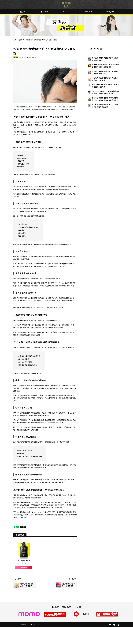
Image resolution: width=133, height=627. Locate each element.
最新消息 (45, 11)
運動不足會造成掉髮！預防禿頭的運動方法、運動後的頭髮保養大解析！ (105, 99)
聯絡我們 (110, 11)
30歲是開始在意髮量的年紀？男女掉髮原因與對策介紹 (105, 85)
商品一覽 (66, 11)
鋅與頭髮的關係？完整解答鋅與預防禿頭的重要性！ (105, 59)
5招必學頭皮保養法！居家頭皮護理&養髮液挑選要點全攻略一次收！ (105, 92)
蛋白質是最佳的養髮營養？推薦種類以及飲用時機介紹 (105, 72)
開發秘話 (23, 11)
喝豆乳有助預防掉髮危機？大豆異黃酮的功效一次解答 (105, 79)
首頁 (14, 40)
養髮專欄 (88, 11)
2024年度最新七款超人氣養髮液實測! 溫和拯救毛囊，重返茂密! (106, 65)
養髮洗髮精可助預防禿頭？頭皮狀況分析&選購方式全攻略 (105, 105)
